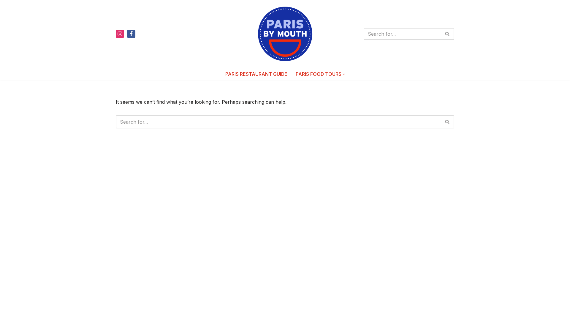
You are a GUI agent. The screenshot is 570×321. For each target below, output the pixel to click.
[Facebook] (131, 34)
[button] (344, 74)
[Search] (447, 34)
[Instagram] (120, 34)
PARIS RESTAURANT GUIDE (256, 74)
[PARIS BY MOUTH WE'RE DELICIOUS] (285, 33)
